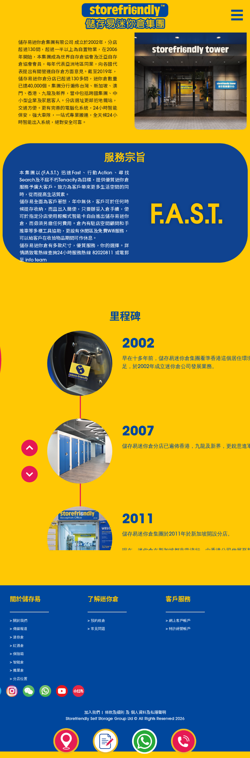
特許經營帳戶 (179, 629)
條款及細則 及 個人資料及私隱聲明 (135, 713)
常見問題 (98, 629)
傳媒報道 (20, 629)
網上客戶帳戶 (179, 621)
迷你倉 (18, 637)
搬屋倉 (18, 670)
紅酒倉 (18, 646)
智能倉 (18, 662)
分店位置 (20, 679)
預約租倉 (98, 621)
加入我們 (92, 713)
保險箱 (18, 654)
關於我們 (20, 621)
